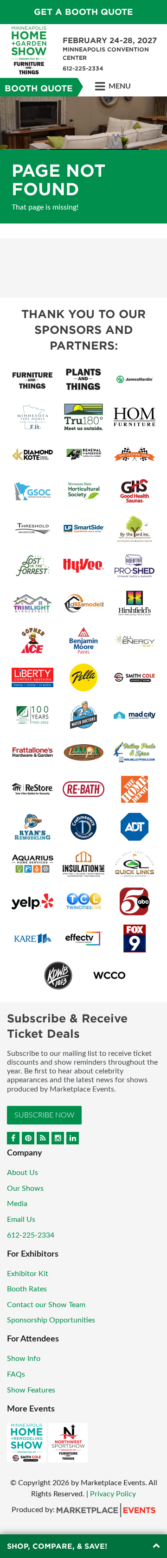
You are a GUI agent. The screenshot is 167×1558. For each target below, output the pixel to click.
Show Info (23, 1358)
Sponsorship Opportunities (51, 1320)
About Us (22, 1172)
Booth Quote (39, 88)
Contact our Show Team (46, 1305)
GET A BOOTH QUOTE (83, 12)
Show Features (31, 1390)
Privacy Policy (113, 1494)
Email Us (21, 1219)
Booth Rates (27, 1289)
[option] (83, 159)
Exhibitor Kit (27, 1273)
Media (17, 1203)
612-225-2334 (30, 1235)
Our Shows (25, 1188)
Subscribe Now (44, 1115)
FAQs (16, 1374)
